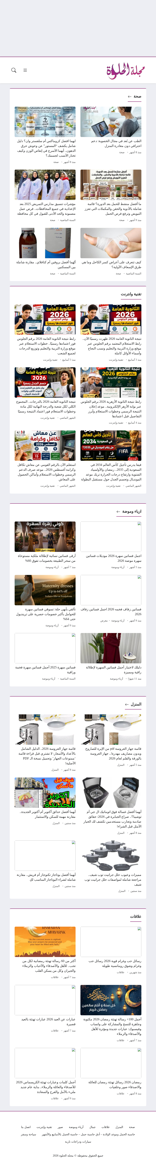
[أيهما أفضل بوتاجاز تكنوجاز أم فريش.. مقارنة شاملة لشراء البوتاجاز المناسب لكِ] (45, 867)
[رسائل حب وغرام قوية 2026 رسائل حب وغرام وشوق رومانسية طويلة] (110, 953)
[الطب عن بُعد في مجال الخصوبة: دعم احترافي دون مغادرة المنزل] (110, 136)
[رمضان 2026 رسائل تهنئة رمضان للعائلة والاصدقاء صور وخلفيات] (110, 1074)
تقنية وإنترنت (116, 359)
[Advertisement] (78, 28)
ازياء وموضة (131, 511)
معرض (104, 620)
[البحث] (14, 70)
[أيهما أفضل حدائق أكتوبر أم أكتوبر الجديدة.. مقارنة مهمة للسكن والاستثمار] (45, 806)
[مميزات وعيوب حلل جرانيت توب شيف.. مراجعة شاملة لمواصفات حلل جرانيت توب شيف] (110, 867)
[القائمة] (25, 70)
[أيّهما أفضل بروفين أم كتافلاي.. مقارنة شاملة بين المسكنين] (45, 252)
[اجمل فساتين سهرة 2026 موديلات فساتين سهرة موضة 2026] (110, 546)
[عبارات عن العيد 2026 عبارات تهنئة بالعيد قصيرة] (45, 1014)
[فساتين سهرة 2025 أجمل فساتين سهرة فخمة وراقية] (45, 657)
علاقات (121, 972)
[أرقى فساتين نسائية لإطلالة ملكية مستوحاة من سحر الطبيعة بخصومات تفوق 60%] (45, 546)
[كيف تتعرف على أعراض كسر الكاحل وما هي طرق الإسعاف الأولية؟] (110, 252)
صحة (137, 96)
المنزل (136, 704)
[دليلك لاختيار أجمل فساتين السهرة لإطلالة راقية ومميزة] (110, 657)
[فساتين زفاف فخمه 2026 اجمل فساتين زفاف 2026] (110, 601)
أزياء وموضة (118, 567)
